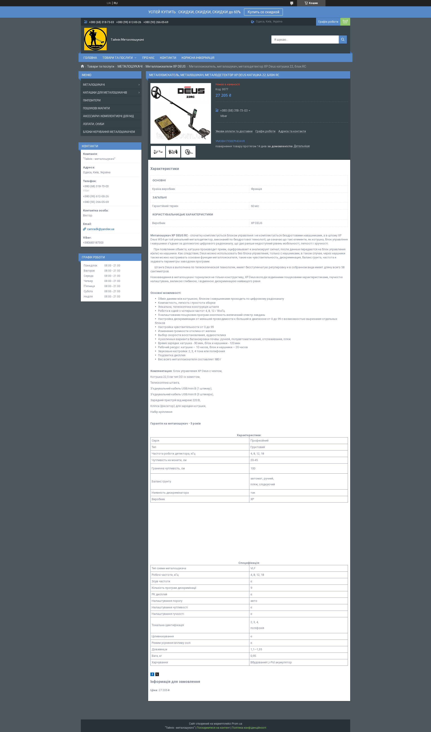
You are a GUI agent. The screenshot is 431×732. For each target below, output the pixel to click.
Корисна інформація (198, 57)
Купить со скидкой (263, 12)
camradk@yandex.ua (100, 229)
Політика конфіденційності (249, 727)
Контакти (168, 57)
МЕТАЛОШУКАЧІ (130, 66)
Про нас (148, 57)
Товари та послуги (117, 57)
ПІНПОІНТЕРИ (92, 100)
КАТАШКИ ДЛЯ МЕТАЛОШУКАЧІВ (105, 92)
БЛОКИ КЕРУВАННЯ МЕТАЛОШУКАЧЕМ (109, 132)
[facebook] (152, 675)
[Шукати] (343, 39)
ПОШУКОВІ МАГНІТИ (96, 108)
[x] (157, 675)
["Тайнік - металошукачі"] (95, 39)
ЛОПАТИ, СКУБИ (93, 124)
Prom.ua (237, 723)
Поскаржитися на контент (213, 727)
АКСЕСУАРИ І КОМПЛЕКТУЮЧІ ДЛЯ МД (108, 116)
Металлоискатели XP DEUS (166, 66)
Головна (90, 57)
